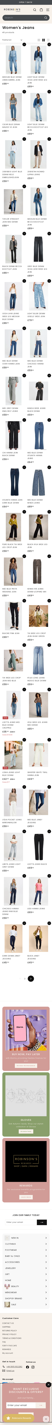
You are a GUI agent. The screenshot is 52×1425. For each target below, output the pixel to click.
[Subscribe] (41, 1405)
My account (7, 1353)
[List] (48, 40)
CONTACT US (8, 1323)
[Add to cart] (24, 44)
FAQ (4, 1342)
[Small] (43, 40)
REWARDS (6, 1349)
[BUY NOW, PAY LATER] (26, 1030)
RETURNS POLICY (9, 1330)
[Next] (31, 979)
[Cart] (41, 10)
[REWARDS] (26, 1161)
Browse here (26, 1131)
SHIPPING (6, 1327)
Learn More (26, 1197)
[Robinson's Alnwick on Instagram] (32, 1367)
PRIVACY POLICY (9, 1334)
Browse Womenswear (26, 1065)
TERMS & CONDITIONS (11, 1338)
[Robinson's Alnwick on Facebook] (27, 1367)
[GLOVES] (26, 1095)
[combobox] (26, 18)
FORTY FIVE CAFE (9, 1345)
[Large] (38, 40)
